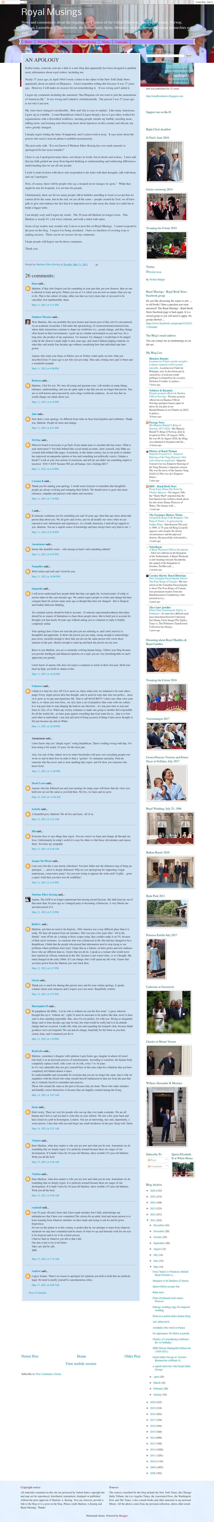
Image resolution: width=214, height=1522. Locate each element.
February (158, 1388)
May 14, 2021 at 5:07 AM (45, 1095)
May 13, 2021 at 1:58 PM (45, 1039)
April (156, 1376)
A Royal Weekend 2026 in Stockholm (168, 549)
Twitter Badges (157, 279)
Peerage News (157, 422)
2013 (153, 1443)
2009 (153, 1467)
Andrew (36, 1271)
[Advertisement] (80, 1327)
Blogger (123, 1515)
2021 (153, 1220)
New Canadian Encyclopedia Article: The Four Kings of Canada (168, 580)
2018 (153, 1414)
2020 (153, 1402)
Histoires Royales (158, 358)
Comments (156, 1166)
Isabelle (36, 809)
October (158, 1237)
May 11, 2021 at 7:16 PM (45, 498)
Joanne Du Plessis (42, 861)
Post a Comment (37, 1292)
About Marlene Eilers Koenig (78, 42)
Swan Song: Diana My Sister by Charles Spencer (165, 490)
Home (28, 42)
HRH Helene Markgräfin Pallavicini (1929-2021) (172, 1349)
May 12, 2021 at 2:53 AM (45, 819)
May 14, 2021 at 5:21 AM (45, 1128)
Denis (35, 1107)
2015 (153, 1431)
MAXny (36, 440)
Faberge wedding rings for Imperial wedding (171, 1308)
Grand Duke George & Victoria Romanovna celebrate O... (169, 1358)
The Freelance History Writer (166, 515)
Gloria (35, 980)
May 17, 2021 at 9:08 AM (45, 1285)
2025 (153, 1196)
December (159, 1225)
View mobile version (80, 1363)
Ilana (35, 283)
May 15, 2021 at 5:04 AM (45, 1195)
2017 (153, 1419)
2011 (153, 1455)
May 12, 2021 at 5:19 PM (45, 912)
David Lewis (38, 783)
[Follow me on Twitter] (153, 272)
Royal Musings (51, 13)
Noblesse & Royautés (161, 390)
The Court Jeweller (160, 607)
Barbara (36, 380)
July (156, 1255)
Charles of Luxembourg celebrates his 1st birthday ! (171, 1340)
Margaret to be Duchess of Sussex (171, 1280)
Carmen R (38, 481)
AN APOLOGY (161, 1321)
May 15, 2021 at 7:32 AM (45, 1259)
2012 (153, 1449)
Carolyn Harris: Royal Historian (167, 575)
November (159, 1231)
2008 (153, 1473)
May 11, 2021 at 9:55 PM (45, 554)
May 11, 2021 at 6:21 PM (45, 428)
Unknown (37, 686)
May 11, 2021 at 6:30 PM (45, 469)
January (157, 1394)
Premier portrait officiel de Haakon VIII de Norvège (167, 394)
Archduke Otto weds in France (169, 1327)
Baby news (158, 1292)
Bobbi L (36, 924)
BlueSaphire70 (40, 1006)
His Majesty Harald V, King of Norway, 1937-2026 (165, 426)
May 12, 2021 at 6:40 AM (45, 848)
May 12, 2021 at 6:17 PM (45, 968)
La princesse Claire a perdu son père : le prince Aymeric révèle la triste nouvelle (168, 365)
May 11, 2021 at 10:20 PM (46, 674)
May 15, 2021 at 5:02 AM (45, 1162)
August (157, 1249)
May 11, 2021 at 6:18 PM (45, 402)
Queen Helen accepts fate (166, 1286)
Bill (34, 831)
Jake (34, 414)
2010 (153, 1461)
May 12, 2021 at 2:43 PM (45, 882)
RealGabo (37, 1051)
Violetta (36, 1140)
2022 (153, 1214)
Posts (153, 1160)
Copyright (121, 42)
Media (106, 42)
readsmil (36, 1207)
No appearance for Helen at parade (171, 1333)
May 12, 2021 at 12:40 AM (46, 797)
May (156, 1266)
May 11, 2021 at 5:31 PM (45, 305)
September (159, 1243)
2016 (153, 1425)
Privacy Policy (46, 42)
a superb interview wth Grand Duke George (171, 1367)
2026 (153, 1190)
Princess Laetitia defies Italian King (171, 1316)
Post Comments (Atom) (48, 1374)
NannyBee (37, 566)
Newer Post (29, 1356)
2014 (153, 1437)
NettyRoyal (155, 547)
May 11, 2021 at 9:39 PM (45, 532)
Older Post (132, 1356)
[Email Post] (96, 264)
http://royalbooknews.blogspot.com (164, 96)
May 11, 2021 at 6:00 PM (45, 368)
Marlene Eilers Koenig (44, 894)
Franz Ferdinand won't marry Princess (168, 1299)
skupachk (37, 588)
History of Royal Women (163, 451)
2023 (153, 1208)
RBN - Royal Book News (162, 486)
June (156, 1260)
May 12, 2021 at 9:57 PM (45, 994)
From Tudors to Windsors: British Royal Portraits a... (170, 1273)
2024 (153, 1202)
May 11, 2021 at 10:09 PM (46, 576)
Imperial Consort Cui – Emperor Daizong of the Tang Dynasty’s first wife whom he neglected (167, 457)
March (157, 1382)
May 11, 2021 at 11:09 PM (46, 771)
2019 (153, 1408)
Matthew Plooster (42, 317)
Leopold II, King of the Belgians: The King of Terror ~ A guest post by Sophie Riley (168, 521)
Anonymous (38, 544)
